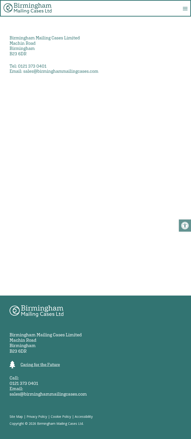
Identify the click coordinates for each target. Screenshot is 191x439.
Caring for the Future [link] (40, 364)
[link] (185, 226)
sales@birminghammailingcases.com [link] (60, 71)
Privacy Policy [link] (37, 416)
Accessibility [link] (84, 416)
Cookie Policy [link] (61, 416)
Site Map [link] (16, 416)
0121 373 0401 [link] (32, 66)
